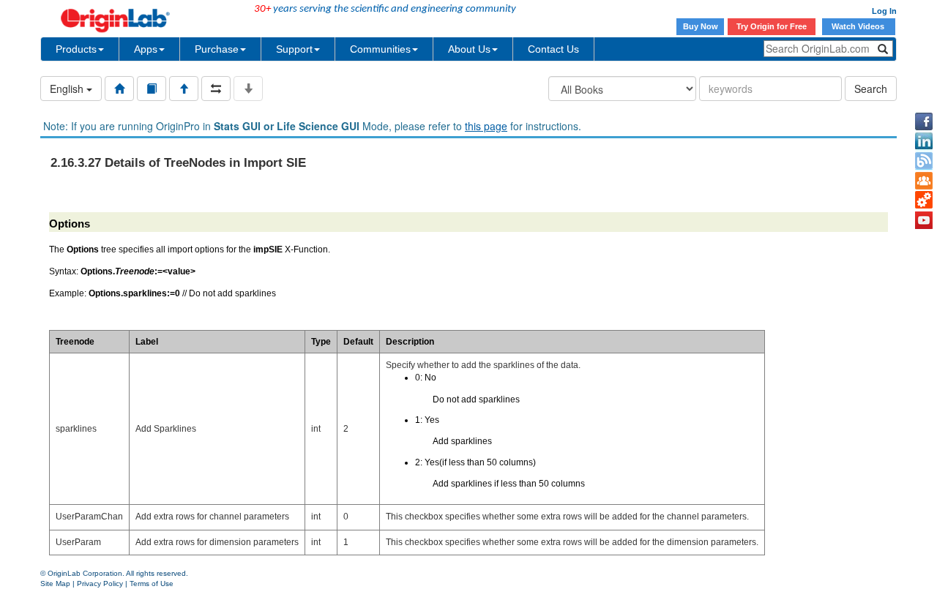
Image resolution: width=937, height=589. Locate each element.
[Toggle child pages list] (248, 88)
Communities (380, 49)
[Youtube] (923, 220)
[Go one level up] (183, 88)
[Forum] (923, 180)
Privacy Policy (100, 583)
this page (486, 126)
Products (76, 49)
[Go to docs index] (119, 88)
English (68, 88)
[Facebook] (923, 121)
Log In (884, 11)
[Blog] (923, 160)
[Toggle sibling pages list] (216, 88)
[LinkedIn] (923, 141)
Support (294, 49)
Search (870, 88)
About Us (469, 49)
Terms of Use (151, 583)
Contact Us (553, 49)
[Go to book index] (151, 88)
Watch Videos (859, 26)
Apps (145, 49)
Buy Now (700, 26)
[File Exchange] (923, 200)
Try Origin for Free (771, 26)
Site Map (55, 583)
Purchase (217, 49)
